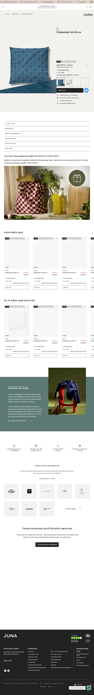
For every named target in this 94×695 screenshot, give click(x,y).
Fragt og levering (32, 657)
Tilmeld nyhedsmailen (34, 670)
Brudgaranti (54, 662)
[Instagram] (8, 670)
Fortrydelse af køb (33, 654)
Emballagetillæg (32, 659)
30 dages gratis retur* (49, 1)
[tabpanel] (47, 188)
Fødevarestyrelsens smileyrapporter (61, 667)
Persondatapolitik (56, 659)
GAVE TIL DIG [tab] (11, 123)
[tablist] (47, 136)
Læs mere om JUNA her (17, 421)
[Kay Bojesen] (11, 491)
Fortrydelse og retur (56, 654)
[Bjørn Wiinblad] (11, 509)
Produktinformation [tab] (12, 133)
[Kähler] (29, 491)
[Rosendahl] (46, 491)
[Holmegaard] (64, 491)
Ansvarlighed (80, 663)
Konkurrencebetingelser (35, 665)
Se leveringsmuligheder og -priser (67, 75)
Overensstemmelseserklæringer (37, 667)
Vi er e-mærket (82, 1)
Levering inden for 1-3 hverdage (10, 1)
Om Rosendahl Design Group (82, 654)
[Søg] (87, 7)
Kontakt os (31, 651)
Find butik (53, 665)
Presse (78, 660)
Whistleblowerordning (82, 665)
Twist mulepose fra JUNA (23, 156)
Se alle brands (70, 509)
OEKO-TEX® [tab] (8, 148)
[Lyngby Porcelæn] (82, 491)
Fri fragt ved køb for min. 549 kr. (30, 1)
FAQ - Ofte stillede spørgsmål (59, 651)
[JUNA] (29, 509)
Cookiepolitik (31, 662)
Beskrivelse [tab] (9, 128)
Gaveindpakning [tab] (10, 138)
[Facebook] (5, 670)
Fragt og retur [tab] (10, 143)
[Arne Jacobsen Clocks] (46, 509)
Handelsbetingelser (56, 657)
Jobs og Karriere (81, 657)
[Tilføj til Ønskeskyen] (86, 90)
